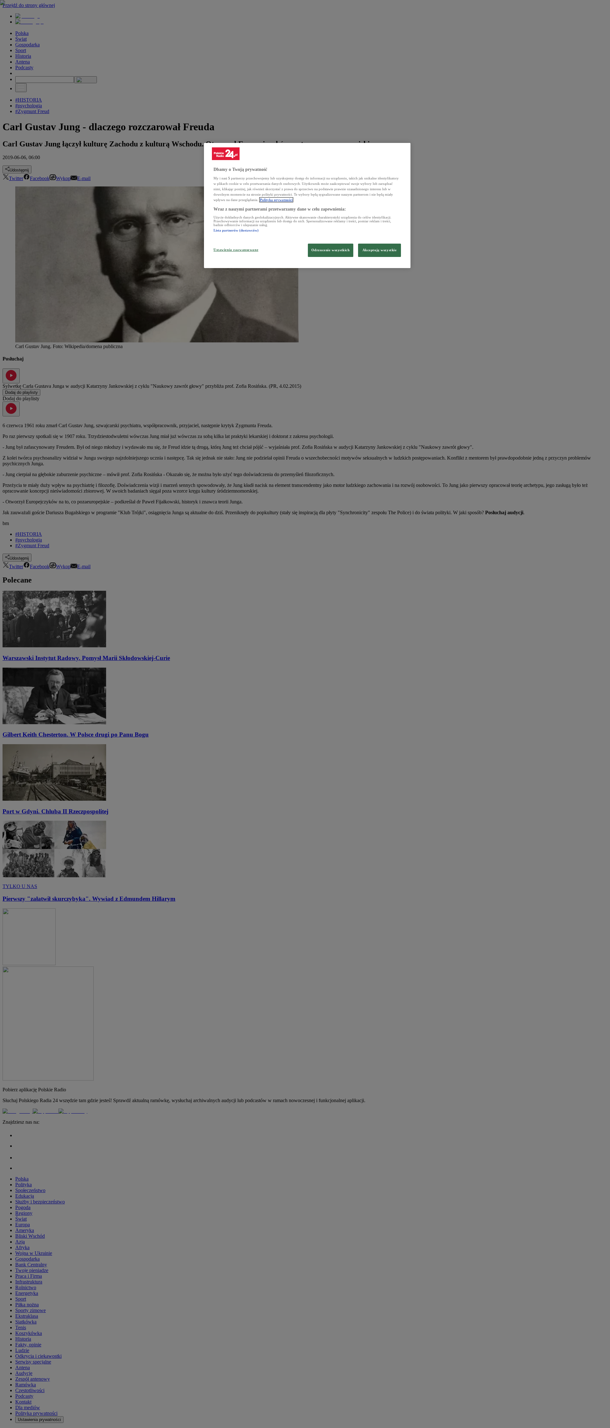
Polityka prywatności (276, 200)
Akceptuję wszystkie (380, 250)
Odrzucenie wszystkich (330, 250)
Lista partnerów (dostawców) (236, 230)
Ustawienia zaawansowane (236, 250)
